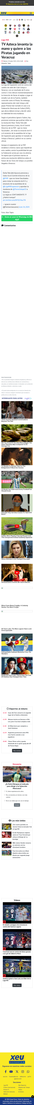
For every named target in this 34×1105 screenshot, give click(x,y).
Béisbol (6, 1094)
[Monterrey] (10, 29)
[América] (6, 26)
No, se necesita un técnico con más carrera (16, 796)
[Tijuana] (23, 32)
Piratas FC (6, 1089)
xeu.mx (5, 1076)
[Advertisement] (17, 303)
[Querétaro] (5, 32)
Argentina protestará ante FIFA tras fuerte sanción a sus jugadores (18, 735)
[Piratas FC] (17, 36)
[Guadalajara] (28, 26)
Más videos (17, 985)
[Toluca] (28, 32)
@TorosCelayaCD (19, 189)
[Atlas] (15, 26)
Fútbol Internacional (9, 1087)
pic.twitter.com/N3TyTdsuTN (14, 200)
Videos (20, 1089)
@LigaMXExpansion (11, 186)
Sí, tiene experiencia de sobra (14, 791)
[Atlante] (10, 26)
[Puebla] (24, 29)
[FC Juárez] (24, 26)
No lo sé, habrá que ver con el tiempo (17, 801)
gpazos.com (17, 1079)
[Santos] (14, 32)
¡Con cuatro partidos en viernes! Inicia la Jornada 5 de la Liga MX (22, 827)
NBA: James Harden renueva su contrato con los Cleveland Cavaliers (22, 845)
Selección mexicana (9, 1092)
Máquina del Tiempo (24, 1087)
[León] (6, 29)
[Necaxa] (15, 29)
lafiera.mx (23, 1076)
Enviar (17, 805)
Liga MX (6, 1085)
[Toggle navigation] (30, 14)
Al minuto (21, 1092)
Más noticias (17, 751)
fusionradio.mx (13, 1076)
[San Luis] (10, 32)
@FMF (5, 178)
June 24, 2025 (24, 207)
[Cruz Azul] (19, 26)
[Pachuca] (19, 29)
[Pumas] (28, 29)
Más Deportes (22, 1085)
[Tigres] (19, 32)
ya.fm (29, 1076)
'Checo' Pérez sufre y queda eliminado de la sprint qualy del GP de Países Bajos (19, 743)
